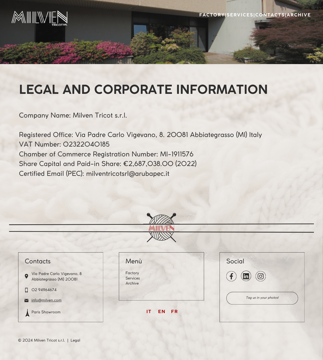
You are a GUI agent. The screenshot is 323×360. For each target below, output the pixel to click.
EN (162, 312)
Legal (75, 340)
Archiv (131, 283)
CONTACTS (270, 15)
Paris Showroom (46, 312)
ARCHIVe (299, 15)
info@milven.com (46, 300)
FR (174, 312)
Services (240, 15)
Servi (129, 278)
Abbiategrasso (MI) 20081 (54, 279)
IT (149, 312)
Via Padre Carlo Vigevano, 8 (57, 274)
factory (212, 15)
